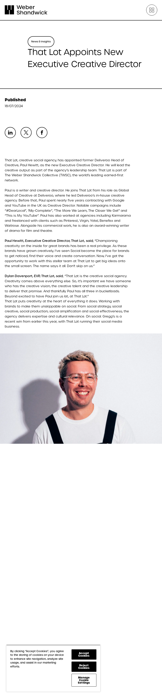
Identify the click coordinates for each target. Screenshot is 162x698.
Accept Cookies (84, 654)
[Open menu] (151, 10)
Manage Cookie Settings (84, 680)
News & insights (41, 41)
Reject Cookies (84, 667)
